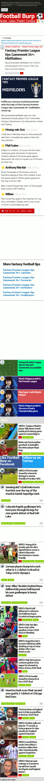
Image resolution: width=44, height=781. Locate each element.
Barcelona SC (27, 620)
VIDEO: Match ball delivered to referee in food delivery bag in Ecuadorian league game (29, 612)
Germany (11, 580)
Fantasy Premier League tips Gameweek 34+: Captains (18, 271)
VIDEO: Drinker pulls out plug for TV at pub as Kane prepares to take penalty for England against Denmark (29, 728)
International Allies (19, 602)
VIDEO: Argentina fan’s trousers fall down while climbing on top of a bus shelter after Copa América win (29, 646)
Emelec (36, 620)
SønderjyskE (6, 500)
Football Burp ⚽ (21, 16)
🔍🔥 (40, 21)
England (21, 685)
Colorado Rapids (7, 523)
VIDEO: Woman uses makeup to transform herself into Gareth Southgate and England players (29, 766)
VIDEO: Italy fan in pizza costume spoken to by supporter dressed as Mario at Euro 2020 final (29, 663)
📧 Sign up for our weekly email (17, 211)
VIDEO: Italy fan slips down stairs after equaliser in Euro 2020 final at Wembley (28, 628)
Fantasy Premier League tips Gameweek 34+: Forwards (18, 279)
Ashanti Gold (6, 602)
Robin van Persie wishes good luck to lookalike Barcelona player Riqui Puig (29, 446)
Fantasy (30, 21)
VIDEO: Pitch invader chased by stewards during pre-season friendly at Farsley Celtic (29, 474)
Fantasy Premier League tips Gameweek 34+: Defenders (18, 286)
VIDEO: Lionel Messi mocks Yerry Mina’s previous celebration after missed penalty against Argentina (27, 747)
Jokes (12, 21)
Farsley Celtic (28, 482)
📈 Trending (6, 38)
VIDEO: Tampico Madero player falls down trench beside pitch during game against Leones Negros (30, 429)
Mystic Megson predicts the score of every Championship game (30, 408)
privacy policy (14, 5)
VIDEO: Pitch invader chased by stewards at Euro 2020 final (28, 679)
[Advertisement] (22, 29)
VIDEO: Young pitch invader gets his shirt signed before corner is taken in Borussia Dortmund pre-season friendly (28, 551)
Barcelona (26, 453)
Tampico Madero (28, 437)
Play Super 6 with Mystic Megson (30, 393)
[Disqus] (22, 330)
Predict (21, 21)
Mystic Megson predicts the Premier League (30, 380)
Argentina (22, 655)
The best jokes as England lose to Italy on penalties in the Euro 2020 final (30, 712)
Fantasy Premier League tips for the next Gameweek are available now (30, 366)
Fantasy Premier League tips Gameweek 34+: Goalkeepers (18, 293)
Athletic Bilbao (28, 561)
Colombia (30, 756)
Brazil (4, 580)
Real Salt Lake (19, 523)
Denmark (25, 737)
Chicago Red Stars (8, 703)
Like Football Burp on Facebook (9, 461)
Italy (25, 636)
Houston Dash (20, 703)
